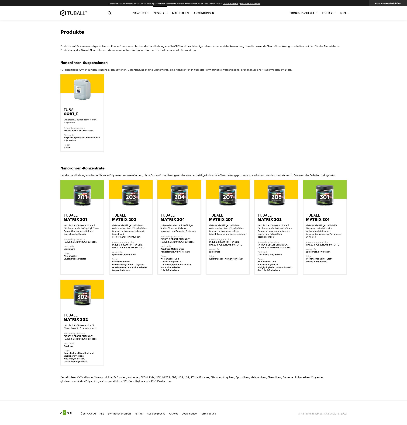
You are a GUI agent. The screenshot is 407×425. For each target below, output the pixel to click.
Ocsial (66, 412)
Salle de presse (156, 413)
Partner (139, 413)
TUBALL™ (73, 13)
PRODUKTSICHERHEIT (303, 12)
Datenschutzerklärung (250, 3)
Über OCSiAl (88, 413)
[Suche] (109, 13)
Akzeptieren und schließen (388, 3)
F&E (102, 413)
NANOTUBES (140, 12)
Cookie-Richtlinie (230, 3)
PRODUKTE (160, 12)
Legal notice (189, 413)
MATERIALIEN (180, 12)
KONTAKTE (328, 12)
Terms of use (208, 413)
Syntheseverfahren (119, 413)
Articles (173, 413)
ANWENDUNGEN (204, 12)
